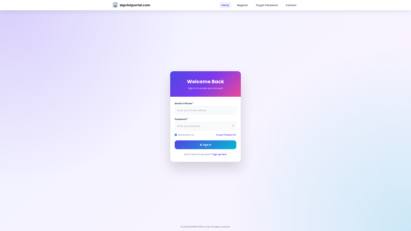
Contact (291, 5)
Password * (181, 119)
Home (225, 5)
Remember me (186, 134)
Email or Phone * (184, 103)
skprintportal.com (135, 5)
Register (242, 5)
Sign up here (219, 154)
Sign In (206, 144)
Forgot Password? (226, 134)
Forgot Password (267, 5)
